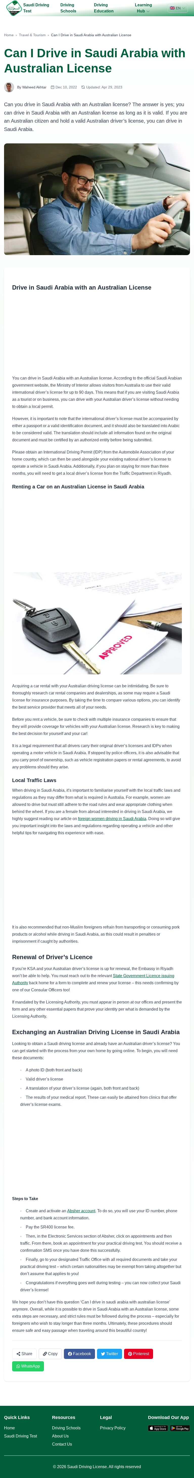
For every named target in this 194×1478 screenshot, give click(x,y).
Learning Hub (143, 8)
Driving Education (104, 8)
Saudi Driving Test (36, 8)
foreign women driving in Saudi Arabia (112, 819)
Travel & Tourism (32, 35)
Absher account (81, 1211)
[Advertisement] (97, 331)
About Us (60, 1436)
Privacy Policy (113, 1428)
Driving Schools (68, 8)
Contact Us (62, 1444)
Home (9, 35)
